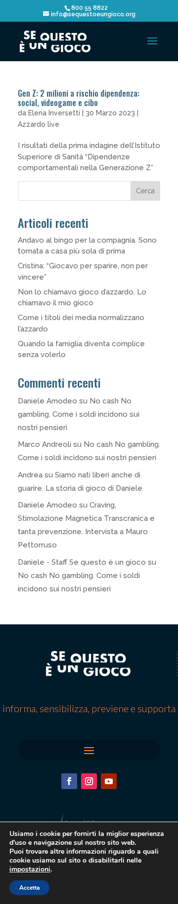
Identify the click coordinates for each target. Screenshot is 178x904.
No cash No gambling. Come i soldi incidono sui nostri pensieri (78, 414)
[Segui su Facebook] (69, 781)
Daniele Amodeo (47, 401)
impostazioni (29, 869)
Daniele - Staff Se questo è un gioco (82, 562)
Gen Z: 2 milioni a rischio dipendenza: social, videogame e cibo (78, 97)
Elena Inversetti (54, 113)
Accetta (29, 888)
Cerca (145, 191)
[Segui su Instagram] (89, 781)
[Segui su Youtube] (109, 781)
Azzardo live (38, 124)
